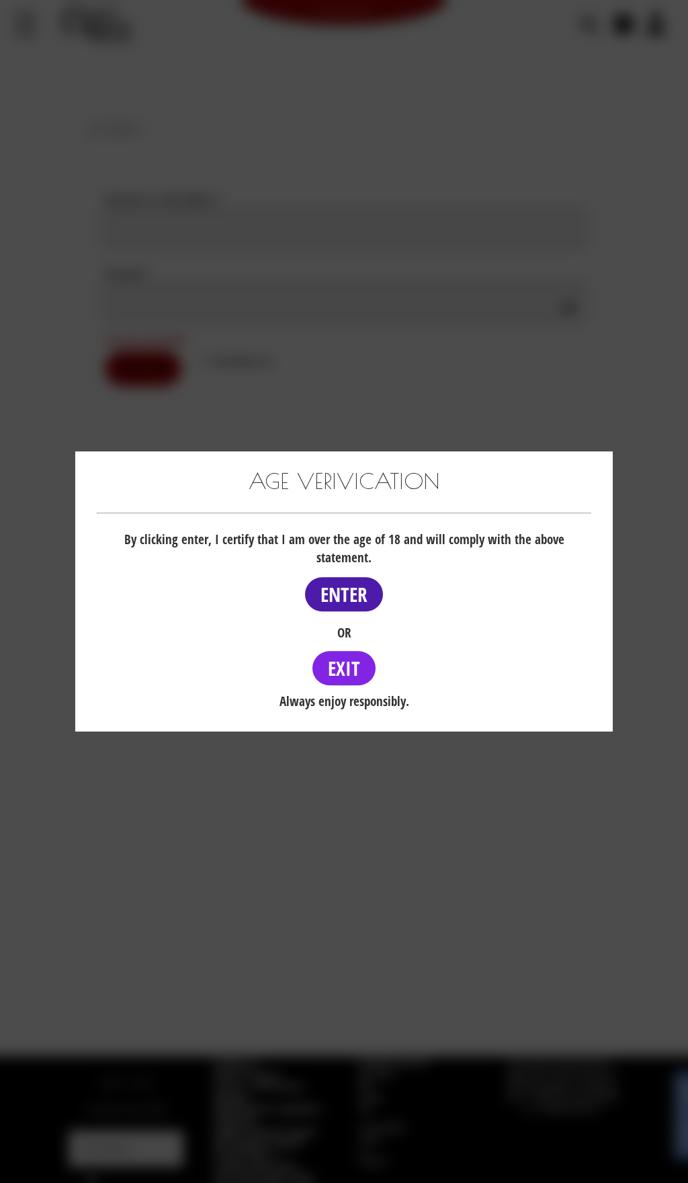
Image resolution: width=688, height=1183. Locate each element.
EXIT (344, 668)
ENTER (344, 594)
